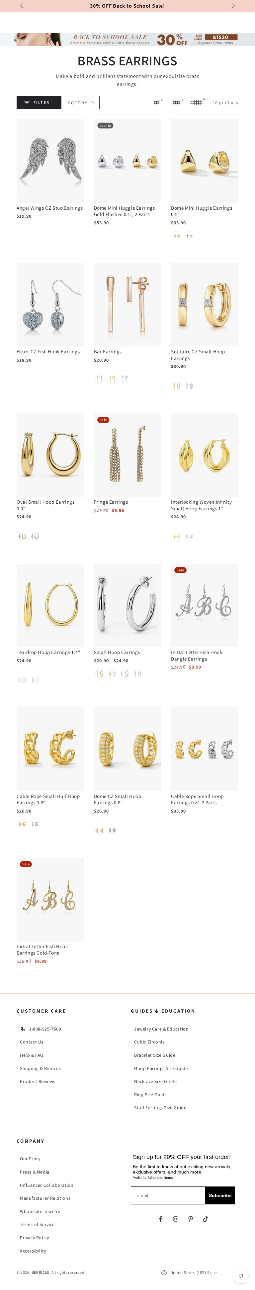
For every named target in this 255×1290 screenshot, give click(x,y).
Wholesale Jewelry (40, 1211)
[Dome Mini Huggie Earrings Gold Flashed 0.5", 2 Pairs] (127, 160)
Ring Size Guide (150, 1095)
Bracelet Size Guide (154, 1055)
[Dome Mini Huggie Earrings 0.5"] (204, 160)
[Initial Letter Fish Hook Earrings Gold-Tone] (50, 899)
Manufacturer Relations (45, 1198)
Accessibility (33, 1251)
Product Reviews (37, 1081)
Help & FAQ (31, 1055)
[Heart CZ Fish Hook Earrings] (50, 304)
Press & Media (34, 1172)
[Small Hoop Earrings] (127, 605)
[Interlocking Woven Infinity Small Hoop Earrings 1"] (204, 455)
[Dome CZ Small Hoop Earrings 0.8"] (127, 749)
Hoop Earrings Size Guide (161, 1068)
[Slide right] (232, 6)
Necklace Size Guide (155, 1081)
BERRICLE (40, 1272)
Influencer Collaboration (46, 1185)
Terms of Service (37, 1224)
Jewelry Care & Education (161, 1029)
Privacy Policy (34, 1238)
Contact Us (31, 1042)
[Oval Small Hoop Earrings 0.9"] (50, 455)
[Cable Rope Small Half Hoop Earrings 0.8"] (50, 749)
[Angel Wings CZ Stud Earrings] (50, 160)
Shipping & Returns (40, 1068)
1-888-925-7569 (45, 1029)
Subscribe (220, 1195)
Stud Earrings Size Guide (160, 1108)
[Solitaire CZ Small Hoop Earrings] (204, 304)
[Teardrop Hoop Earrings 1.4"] (50, 605)
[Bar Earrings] (127, 304)
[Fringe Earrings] (127, 455)
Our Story (30, 1159)
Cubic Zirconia (149, 1042)
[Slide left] (22, 6)
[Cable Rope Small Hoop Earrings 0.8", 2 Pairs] (204, 749)
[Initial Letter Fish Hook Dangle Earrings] (204, 605)
